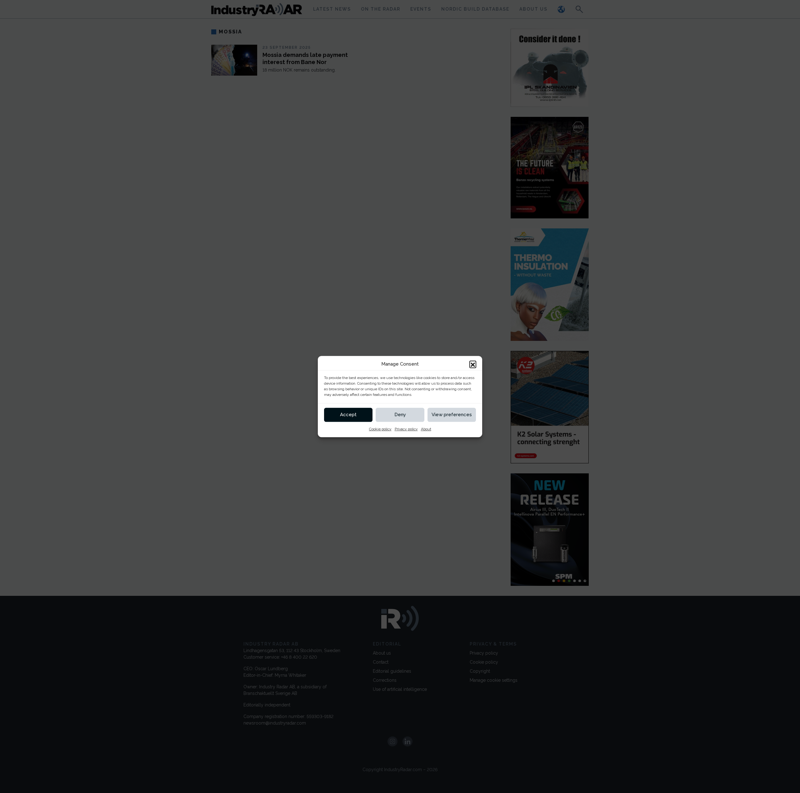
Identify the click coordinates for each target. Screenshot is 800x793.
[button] (473, 364)
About (426, 429)
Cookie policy (380, 429)
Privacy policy (406, 429)
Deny (400, 414)
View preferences (452, 414)
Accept (348, 414)
